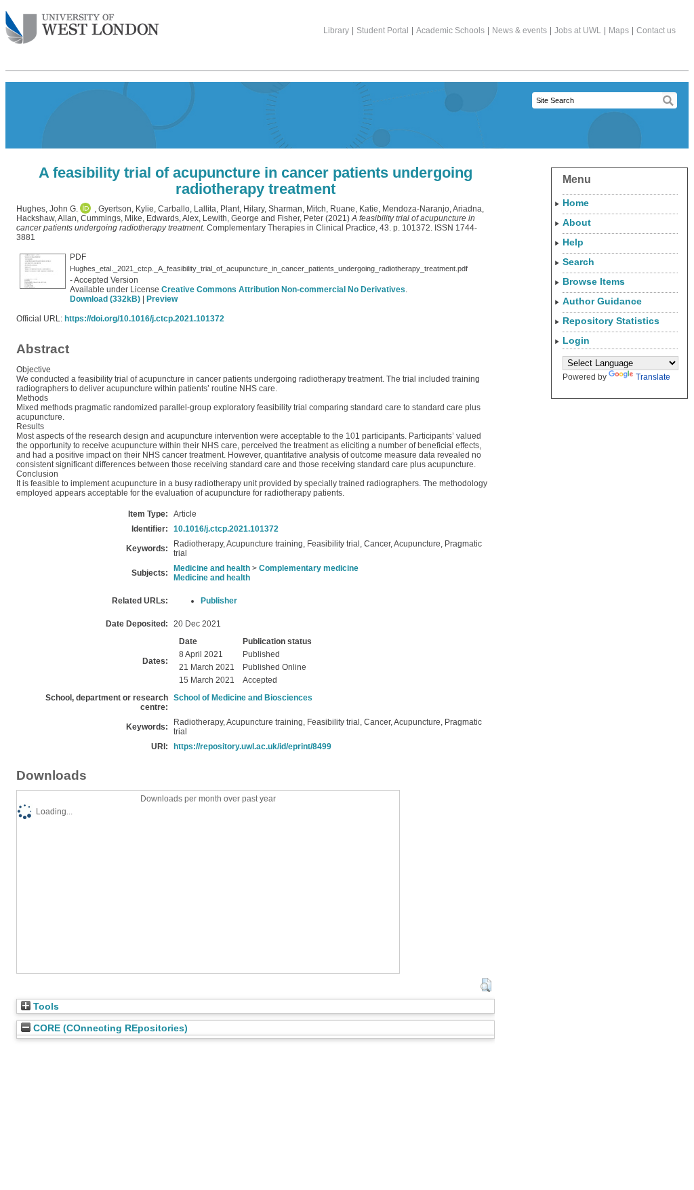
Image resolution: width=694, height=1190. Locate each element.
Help (573, 242)
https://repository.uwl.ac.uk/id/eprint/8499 (252, 746)
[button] (486, 985)
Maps (619, 30)
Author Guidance (602, 301)
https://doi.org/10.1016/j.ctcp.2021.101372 (144, 318)
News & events (519, 30)
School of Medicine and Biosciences (243, 697)
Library (336, 30)
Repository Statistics (611, 320)
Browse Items (594, 281)
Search (578, 261)
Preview (162, 299)
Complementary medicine (309, 568)
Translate (653, 377)
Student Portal (382, 30)
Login (576, 340)
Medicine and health (212, 568)
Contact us (656, 30)
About (577, 222)
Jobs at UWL (577, 30)
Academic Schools (450, 30)
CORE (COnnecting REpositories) (109, 1028)
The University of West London (82, 28)
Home (576, 202)
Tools (44, 1006)
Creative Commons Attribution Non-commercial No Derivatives (283, 289)
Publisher (219, 601)
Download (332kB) (105, 299)
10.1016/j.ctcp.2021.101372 (226, 529)
